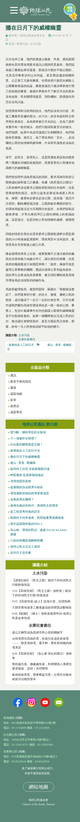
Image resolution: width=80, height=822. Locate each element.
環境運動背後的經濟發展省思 (29, 493)
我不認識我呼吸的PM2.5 (26, 523)
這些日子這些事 (20, 552)
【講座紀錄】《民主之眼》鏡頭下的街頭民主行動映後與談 (42, 582)
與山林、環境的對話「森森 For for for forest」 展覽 (39, 532)
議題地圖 (16, 393)
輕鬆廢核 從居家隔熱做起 (27, 475)
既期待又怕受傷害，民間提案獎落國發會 (37, 517)
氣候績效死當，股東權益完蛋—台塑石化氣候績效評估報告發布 (42, 677)
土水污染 (35, 43)
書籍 (13, 387)
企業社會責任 (26, 339)
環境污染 (22, 43)
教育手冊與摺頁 (20, 381)
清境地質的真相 (20, 481)
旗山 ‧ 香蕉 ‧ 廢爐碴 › (60, 344)
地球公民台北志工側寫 (25, 546)
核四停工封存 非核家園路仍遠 (30, 468)
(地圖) (19, 717)
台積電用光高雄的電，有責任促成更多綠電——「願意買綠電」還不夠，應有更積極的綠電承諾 (42, 643)
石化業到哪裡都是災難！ (26, 444)
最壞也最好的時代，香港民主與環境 (34, 505)
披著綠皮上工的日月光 (25, 450)
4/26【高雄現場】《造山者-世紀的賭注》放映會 (42, 656)
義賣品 (14, 406)
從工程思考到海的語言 (25, 511)
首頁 (11, 43)
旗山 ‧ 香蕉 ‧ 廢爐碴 (23, 462)
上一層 (39, 345)
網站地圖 (38, 787)
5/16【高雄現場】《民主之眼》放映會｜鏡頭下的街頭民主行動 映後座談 (41, 593)
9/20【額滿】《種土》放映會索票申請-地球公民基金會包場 (42, 616)
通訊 (13, 375)
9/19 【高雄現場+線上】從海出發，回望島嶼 (41, 601)
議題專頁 (16, 412)
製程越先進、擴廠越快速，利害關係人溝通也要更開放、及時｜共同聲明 (42, 666)
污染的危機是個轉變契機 (26, 540)
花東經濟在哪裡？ (22, 499)
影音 (13, 399)
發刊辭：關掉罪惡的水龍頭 (28, 432)
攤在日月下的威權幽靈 (25, 456)
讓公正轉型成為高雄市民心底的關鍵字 (37, 632)
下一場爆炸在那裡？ (23, 438)
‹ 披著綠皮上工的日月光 (20, 347)
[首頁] (35, 9)
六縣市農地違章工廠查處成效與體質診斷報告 (42, 607)
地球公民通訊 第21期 (40, 424)
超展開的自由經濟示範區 (26, 487)
